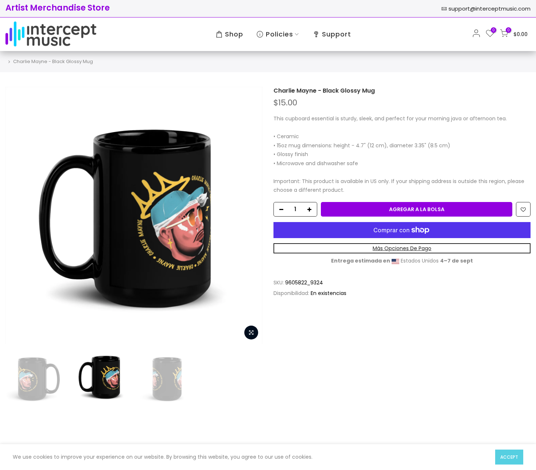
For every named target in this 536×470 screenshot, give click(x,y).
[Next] (250, 215)
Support (336, 34)
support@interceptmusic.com (489, 8)
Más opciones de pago (402, 248)
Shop (234, 34)
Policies (279, 34)
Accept (509, 457)
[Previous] (18, 215)
